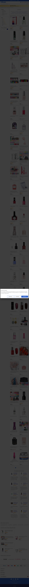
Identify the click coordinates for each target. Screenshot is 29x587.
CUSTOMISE (17, 296)
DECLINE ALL (10, 296)
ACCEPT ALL (25, 296)
